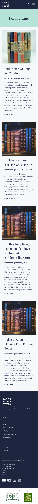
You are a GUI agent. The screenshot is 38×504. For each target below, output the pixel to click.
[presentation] (19, 47)
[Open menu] (33, 4)
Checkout (6, 450)
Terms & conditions (8, 427)
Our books (6, 444)
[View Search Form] (28, 4)
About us (5, 421)
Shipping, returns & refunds (11, 431)
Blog (4, 424)
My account (6, 447)
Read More (9, 114)
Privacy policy (7, 437)
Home (5, 417)
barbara (10, 78)
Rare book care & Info (9, 434)
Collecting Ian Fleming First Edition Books (18, 343)
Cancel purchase (8, 454)
